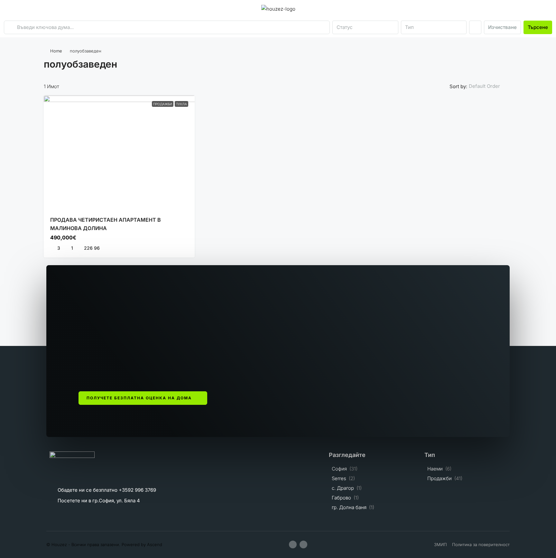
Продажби (162, 104)
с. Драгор (343, 488)
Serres (339, 478)
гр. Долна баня (349, 507)
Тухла (181, 104)
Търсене (538, 27)
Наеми (435, 469)
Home (56, 50)
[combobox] (365, 27)
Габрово (341, 498)
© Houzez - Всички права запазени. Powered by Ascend (104, 544)
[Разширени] (475, 27)
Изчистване (502, 27)
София (339, 469)
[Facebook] (293, 544)
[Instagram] (303, 544)
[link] (119, 152)
